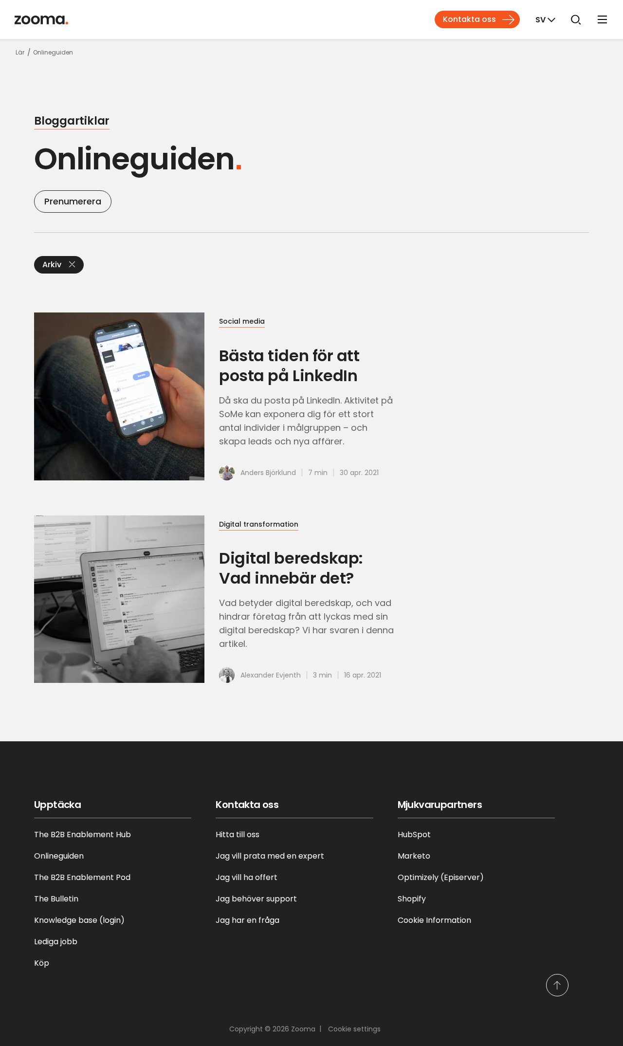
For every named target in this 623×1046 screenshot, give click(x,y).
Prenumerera (72, 201)
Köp (41, 963)
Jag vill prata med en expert (270, 856)
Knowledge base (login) (79, 920)
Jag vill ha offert (246, 877)
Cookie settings (354, 1029)
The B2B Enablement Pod (82, 877)
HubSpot (414, 834)
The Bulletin (56, 898)
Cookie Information (434, 920)
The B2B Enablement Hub (82, 834)
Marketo (414, 856)
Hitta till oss (237, 834)
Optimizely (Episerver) (441, 877)
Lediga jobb (55, 941)
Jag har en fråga (247, 920)
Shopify (412, 898)
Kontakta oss (469, 19)
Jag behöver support (256, 898)
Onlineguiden (59, 856)
